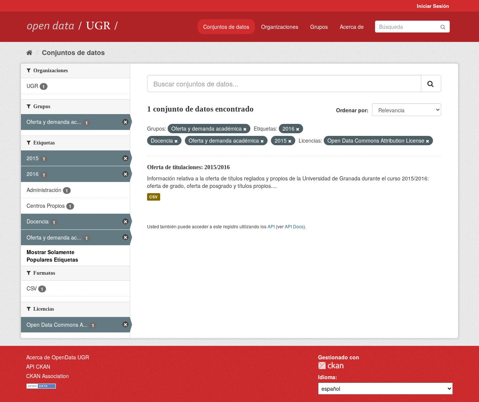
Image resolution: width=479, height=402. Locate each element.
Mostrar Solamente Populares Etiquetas (52, 255)
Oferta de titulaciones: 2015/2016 (188, 167)
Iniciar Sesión (433, 5)
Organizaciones (279, 26)
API (271, 226)
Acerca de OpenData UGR (57, 357)
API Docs (294, 226)
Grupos (319, 26)
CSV (153, 197)
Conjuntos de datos (226, 26)
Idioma (326, 377)
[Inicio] (29, 52)
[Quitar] (245, 129)
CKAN (331, 365)
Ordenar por (351, 110)
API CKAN (38, 366)
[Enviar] (443, 26)
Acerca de (352, 26)
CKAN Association (47, 376)
